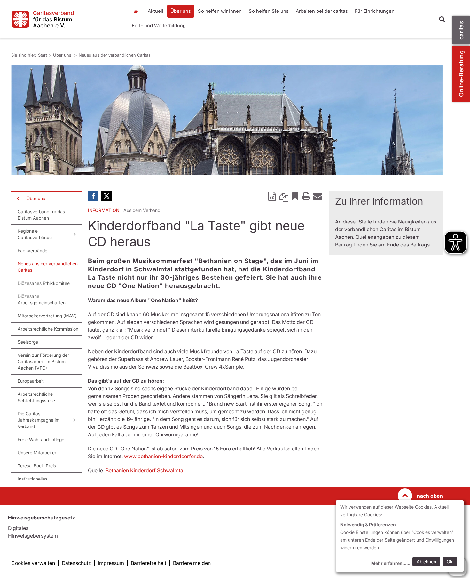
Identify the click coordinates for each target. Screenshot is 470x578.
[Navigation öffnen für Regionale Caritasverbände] (74, 234)
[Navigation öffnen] (17, 198)
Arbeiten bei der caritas (322, 11)
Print (306, 196)
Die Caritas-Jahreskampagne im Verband (38, 420)
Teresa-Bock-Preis (37, 465)
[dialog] (400, 536)
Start (136, 11)
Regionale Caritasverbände (35, 234)
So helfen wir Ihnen (220, 11)
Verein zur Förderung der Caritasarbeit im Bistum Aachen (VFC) (43, 361)
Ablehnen (426, 561)
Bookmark (295, 196)
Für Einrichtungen (375, 11)
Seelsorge (28, 342)
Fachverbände (32, 250)
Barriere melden (192, 563)
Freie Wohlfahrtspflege (41, 439)
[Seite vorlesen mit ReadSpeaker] (273, 196)
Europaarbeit (31, 381)
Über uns (180, 11)
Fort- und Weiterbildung (159, 25)
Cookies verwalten (33, 563)
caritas (461, 30)
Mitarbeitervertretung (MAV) (47, 315)
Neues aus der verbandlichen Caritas (115, 55)
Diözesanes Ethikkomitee (44, 283)
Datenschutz (76, 563)
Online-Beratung (461, 74)
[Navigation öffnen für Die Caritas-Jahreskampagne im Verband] (74, 420)
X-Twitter (106, 196)
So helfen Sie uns (269, 11)
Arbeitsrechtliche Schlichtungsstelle (36, 397)
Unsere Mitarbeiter (37, 452)
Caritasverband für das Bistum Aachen (41, 215)
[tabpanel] (227, 120)
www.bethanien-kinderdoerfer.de (163, 456)
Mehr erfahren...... (390, 563)
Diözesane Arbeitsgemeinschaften (42, 299)
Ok (450, 561)
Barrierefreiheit (148, 563)
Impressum (111, 563)
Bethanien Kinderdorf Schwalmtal (145, 470)
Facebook (93, 196)
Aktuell (155, 11)
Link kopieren (284, 196)
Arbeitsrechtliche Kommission (48, 329)
